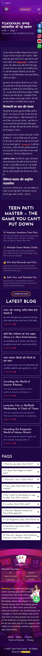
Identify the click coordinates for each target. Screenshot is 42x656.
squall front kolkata (31, 576)
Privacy (30, 640)
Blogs (12, 30)
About (19, 637)
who (10, 573)
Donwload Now (21, 294)
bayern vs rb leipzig (10, 576)
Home (4, 30)
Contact (28, 637)
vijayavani (21, 62)
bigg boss (32, 573)
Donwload (25, 9)
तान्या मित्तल (31, 580)
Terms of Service (16, 640)
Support (8, 3)
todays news (10, 580)
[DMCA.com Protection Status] (25, 651)
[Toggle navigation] (38, 9)
